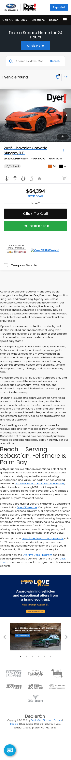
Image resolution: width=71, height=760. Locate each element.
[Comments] (64, 178)
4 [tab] (38, 656)
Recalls (14, 723)
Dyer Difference (27, 507)
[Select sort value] (65, 77)
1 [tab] (21, 656)
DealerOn (36, 720)
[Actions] (63, 150)
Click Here (35, 46)
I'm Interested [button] (35, 225)
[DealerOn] (35, 716)
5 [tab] (44, 656)
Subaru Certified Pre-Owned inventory (39, 483)
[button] (14, 20)
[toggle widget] (10, 750)
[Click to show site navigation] (65, 20)
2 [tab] (27, 656)
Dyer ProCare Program (37, 555)
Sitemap (47, 720)
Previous (4, 636)
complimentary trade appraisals (43, 538)
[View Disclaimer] (39, 179)
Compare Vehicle (24, 265)
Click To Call (35, 213)
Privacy (58, 720)
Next (66, 636)
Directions (38, 20)
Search (55, 61)
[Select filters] (57, 77)
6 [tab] (50, 656)
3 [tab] (33, 656)
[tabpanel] (35, 636)
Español (59, 7)
